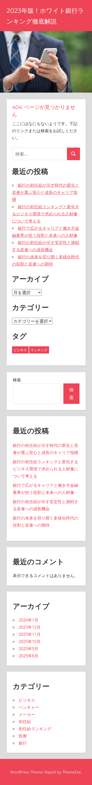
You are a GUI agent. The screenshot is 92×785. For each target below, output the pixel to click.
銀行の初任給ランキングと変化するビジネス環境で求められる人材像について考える (45, 214)
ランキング (39, 350)
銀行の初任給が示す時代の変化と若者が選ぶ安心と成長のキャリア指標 (45, 192)
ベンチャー (29, 707)
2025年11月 (30, 634)
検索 (17, 380)
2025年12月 (30, 627)
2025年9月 (28, 648)
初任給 (25, 721)
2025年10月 (30, 641)
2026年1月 (28, 620)
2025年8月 (28, 656)
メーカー (27, 714)
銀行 (23, 743)
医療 (23, 736)
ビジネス (20, 350)
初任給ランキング (35, 729)
